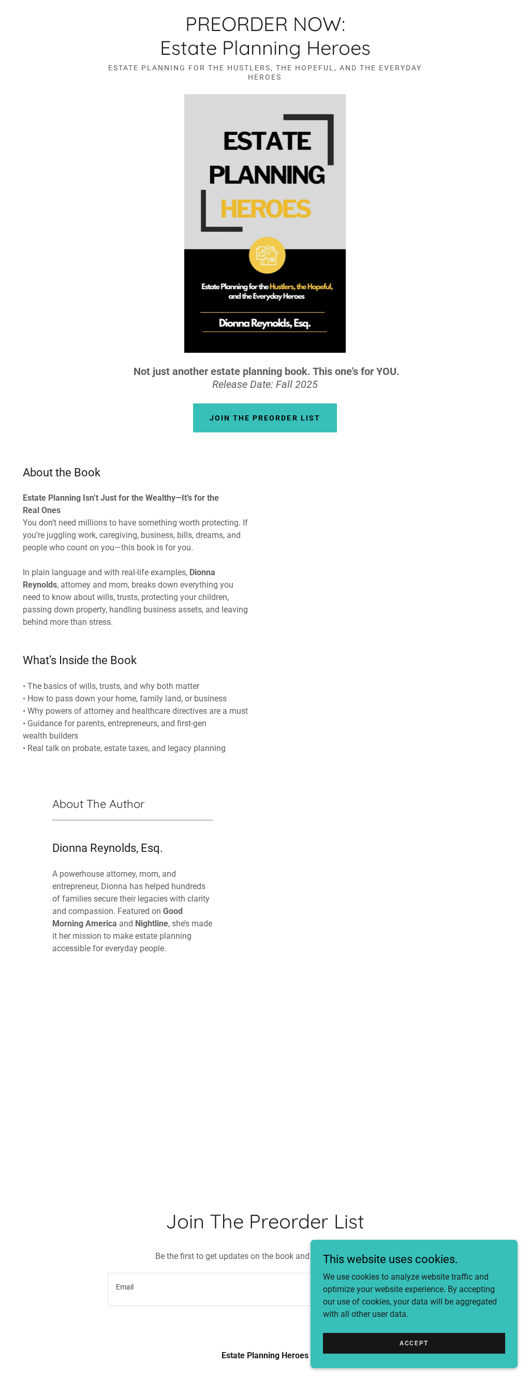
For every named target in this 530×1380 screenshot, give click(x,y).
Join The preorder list (265, 418)
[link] (265, 52)
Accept (414, 1342)
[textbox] (212, 1289)
